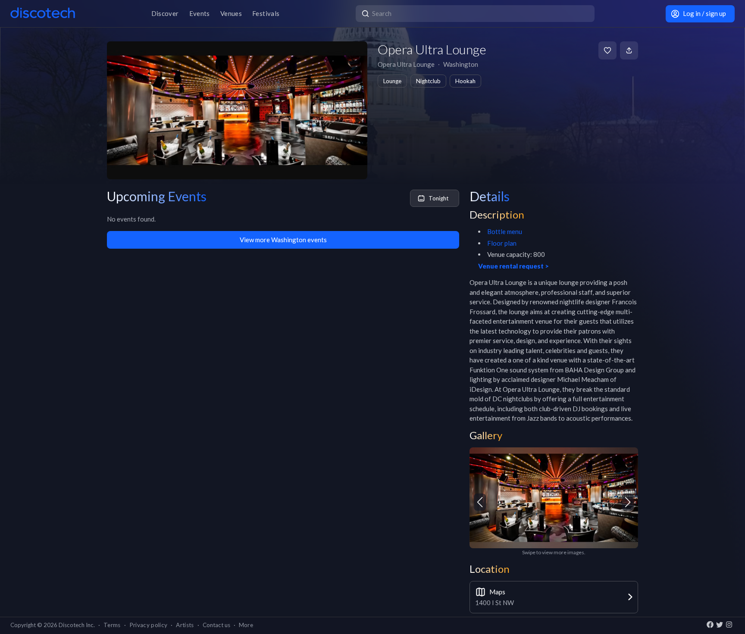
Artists (185, 625)
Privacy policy (148, 625)
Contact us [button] (216, 625)
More (246, 625)
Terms (112, 625)
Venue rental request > (513, 266)
